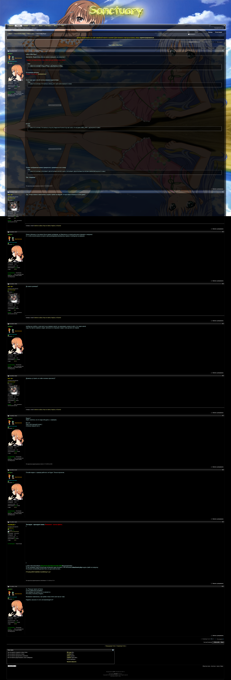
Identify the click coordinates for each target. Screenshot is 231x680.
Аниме (33, 25)
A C (56, 225)
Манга (40, 25)
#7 (222, 415)
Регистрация (218, 32)
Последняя (219, 42)
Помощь (210, 32)
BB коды (69, 652)
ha (58, 225)
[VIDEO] (69, 657)
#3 (222, 231)
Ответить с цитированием (218, 189)
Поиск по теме (211, 48)
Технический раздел (19, 33)
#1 (222, 50)
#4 (222, 283)
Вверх (222, 642)
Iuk (48, 225)
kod (35, 225)
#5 (222, 323)
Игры (55, 25)
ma (54, 225)
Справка (19, 28)
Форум (18, 25)
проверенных (42, 74)
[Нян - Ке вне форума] (13, 206)
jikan (41, 225)
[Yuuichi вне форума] (16, 73)
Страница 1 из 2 (206, 42)
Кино (63, 25)
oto (50, 225)
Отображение (219, 48)
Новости (11, 25)
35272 (15, 88)
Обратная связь (206, 666)
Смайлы (69, 654)
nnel (60, 225)
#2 (222, 191)
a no (46, 225)
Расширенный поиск (219, 27)
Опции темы (203, 48)
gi (53, 225)
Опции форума (25, 28)
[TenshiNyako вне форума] (13, 532)
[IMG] (68, 656)
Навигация (33, 28)
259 (15, 218)
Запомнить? (192, 34)
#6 (222, 375)
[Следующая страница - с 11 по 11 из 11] (215, 42)
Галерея (26, 25)
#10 (222, 586)
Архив (218, 666)
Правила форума (71, 661)
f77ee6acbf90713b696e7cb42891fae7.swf (38, 572)
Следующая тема (121, 646)
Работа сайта (30, 33)
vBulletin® (116, 673)
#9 (222, 521)
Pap (44, 225)
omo (37, 225)
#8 (222, 469)
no (39, 225)
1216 (15, 540)
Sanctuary (213, 666)
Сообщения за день (12, 28)
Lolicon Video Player (117, 45)
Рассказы (48, 25)
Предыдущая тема (110, 646)
